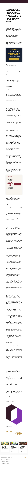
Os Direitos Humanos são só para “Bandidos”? (5, 447)
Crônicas (7, 426)
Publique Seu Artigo (11, 1)
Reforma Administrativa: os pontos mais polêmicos (14, 448)
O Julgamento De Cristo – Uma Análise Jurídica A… (22, 448)
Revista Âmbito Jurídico (4, 1)
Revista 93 (10, 426)
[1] (16, 256)
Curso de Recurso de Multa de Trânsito (22, 1)
